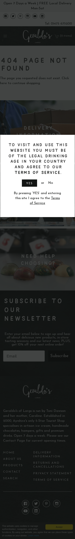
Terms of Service (37, 172)
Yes (29, 183)
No (50, 183)
